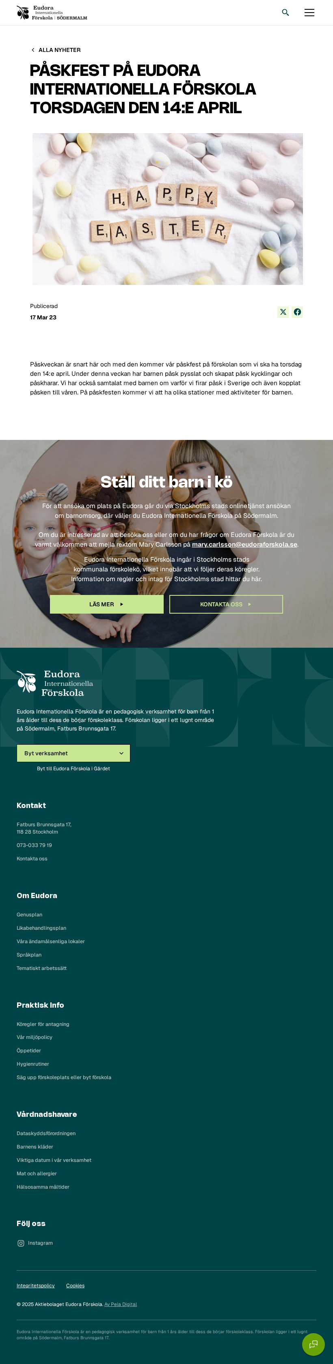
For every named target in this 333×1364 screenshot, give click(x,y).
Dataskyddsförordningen (46, 1133)
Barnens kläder (35, 1146)
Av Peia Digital (120, 1304)
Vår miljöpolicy (34, 1037)
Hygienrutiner (33, 1063)
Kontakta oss (32, 858)
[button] (308, 12)
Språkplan (29, 954)
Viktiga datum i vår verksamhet (54, 1160)
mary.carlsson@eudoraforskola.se (244, 544)
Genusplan (29, 914)
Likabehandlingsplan (41, 927)
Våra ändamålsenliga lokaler (51, 941)
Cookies (75, 1285)
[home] (52, 13)
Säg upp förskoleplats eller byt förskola (64, 1077)
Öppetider (29, 1050)
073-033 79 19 (34, 845)
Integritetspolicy (36, 1285)
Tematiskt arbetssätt (42, 968)
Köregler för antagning (43, 1024)
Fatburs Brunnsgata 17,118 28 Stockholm (44, 828)
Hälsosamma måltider (43, 1186)
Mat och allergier (37, 1173)
